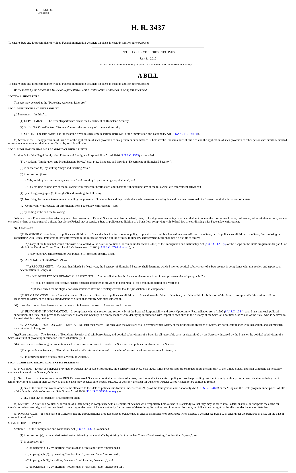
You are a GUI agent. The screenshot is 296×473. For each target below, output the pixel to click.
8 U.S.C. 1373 (130, 155)
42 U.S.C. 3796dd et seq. (114, 247)
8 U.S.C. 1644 (234, 311)
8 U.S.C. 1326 (85, 429)
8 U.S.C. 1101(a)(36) (185, 133)
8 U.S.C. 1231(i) (216, 244)
